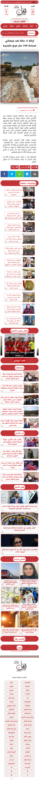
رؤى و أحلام (27, 736)
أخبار (31, 26)
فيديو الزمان (28, 721)
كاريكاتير (11, 709)
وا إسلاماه (27, 713)
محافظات (31, 33)
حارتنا (11, 744)
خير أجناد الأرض (11, 728)
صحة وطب (11, 698)
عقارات (11, 740)
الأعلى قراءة (19, 559)
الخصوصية (11, 763)
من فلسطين (27, 759)
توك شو (11, 736)
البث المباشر (11, 725)
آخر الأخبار (19, 433)
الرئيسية (27, 682)
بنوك (11, 748)
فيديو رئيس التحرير (11, 721)
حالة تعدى (24, 167)
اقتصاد (27, 694)
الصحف (11, 717)
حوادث (11, 694)
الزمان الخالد (28, 725)
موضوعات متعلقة (28, 183)
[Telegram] (27, 174)
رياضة (12, 26)
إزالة (34, 167)
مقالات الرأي (11, 713)
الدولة (13, 167)
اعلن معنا (27, 763)
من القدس (27, 756)
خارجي (5, 26)
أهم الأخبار (19, 487)
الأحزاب (27, 748)
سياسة (25, 26)
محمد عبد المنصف (26, 110)
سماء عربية (27, 732)
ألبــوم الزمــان (11, 752)
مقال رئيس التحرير (19, 331)
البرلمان (27, 752)
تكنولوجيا (27, 701)
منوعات (11, 701)
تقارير (18, 26)
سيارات (27, 744)
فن (27, 698)
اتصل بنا (27, 767)
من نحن (11, 759)
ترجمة (11, 756)
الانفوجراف (11, 732)
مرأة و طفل (27, 740)
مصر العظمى (28, 709)
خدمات (28, 728)
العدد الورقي (20, 360)
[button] (35, 346)
